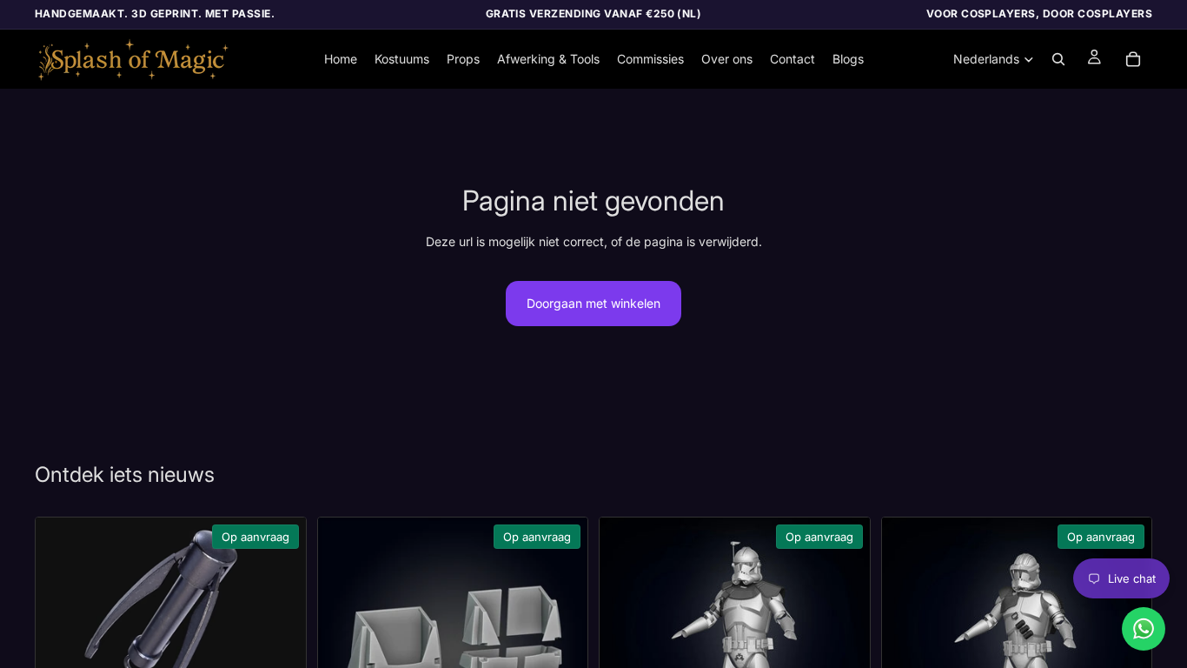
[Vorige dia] (62, 625)
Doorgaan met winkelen (593, 303)
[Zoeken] (1058, 59)
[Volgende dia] (280, 625)
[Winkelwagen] (1133, 59)
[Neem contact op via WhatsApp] (1143, 629)
